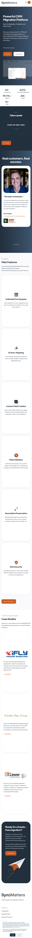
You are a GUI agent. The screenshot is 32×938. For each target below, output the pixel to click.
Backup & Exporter (7, 917)
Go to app (6, 143)
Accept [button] (12, 935)
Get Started (10, 853)
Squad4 (23, 216)
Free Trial (7, 54)
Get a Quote (19, 54)
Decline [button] (19, 935)
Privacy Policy (17, 927)
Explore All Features (9, 601)
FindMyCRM (5, 911)
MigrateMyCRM (6, 914)
